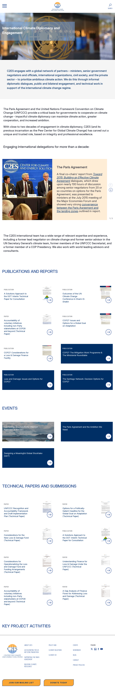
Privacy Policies (79, 665)
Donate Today (58, 683)
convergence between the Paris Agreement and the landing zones (77, 208)
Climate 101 (53, 655)
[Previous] (111, 185)
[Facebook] (99, 649)
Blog (74, 655)
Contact (76, 660)
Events (75, 645)
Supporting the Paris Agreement (31, 658)
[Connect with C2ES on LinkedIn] (96, 649)
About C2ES (28, 645)
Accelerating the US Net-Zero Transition (31, 651)
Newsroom (77, 650)
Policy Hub (52, 645)
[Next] (111, 190)
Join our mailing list (21, 683)
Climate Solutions (55, 650)
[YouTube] (102, 649)
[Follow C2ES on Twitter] (92, 649)
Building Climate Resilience (30, 665)
